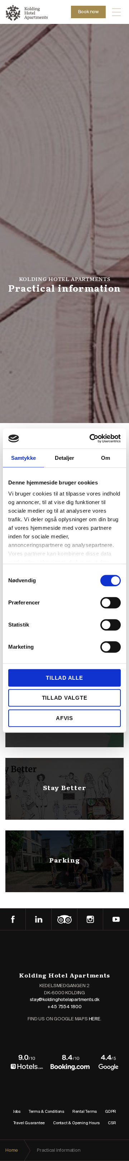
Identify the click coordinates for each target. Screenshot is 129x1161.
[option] (64, 285)
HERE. (95, 1019)
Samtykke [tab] (23, 458)
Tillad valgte (64, 698)
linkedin (39, 919)
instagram (90, 919)
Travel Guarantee (29, 1123)
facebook (13, 919)
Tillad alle (64, 678)
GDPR (110, 1112)
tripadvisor (64, 919)
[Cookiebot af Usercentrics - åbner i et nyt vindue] (91, 438)
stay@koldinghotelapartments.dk (64, 999)
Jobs (16, 1112)
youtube (116, 919)
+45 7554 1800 (64, 1007)
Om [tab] (105, 458)
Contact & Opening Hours (76, 1123)
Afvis (64, 718)
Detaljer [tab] (65, 458)
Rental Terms (84, 1112)
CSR (112, 1123)
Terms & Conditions (46, 1112)
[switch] (110, 602)
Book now (88, 12)
